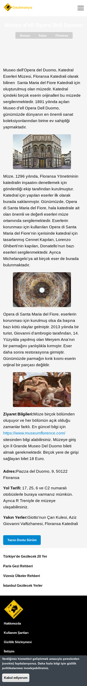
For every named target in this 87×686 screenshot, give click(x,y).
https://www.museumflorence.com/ (34, 433)
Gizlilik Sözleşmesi (18, 642)
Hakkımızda (12, 623)
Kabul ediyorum (15, 677)
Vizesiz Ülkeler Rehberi (21, 576)
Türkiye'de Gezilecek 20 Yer (25, 556)
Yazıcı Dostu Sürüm (22, 540)
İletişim (9, 651)
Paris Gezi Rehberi (18, 566)
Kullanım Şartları (16, 632)
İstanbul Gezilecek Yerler (22, 585)
